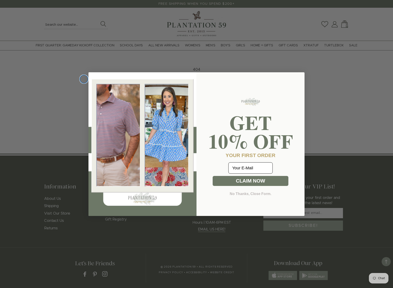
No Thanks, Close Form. (250, 194)
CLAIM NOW (250, 181)
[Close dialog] (84, 79)
